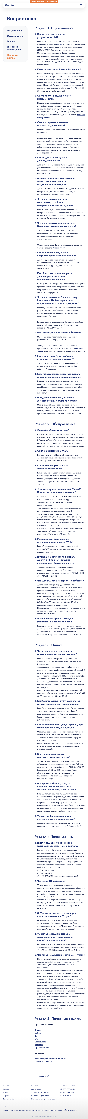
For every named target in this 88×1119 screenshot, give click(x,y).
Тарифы (5, 1092)
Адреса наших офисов (40, 1092)
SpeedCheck (40, 1041)
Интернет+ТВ (59, 247)
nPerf (37, 1038)
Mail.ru (38, 1033)
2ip (36, 1036)
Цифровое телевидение (14, 48)
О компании (36, 1089)
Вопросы (6, 1095)
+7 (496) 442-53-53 (67, 1095)
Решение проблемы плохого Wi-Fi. (50, 1058)
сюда (59, 44)
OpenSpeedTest (42, 1047)
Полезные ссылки (12, 56)
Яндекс (38, 1030)
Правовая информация (40, 1095)
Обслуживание (15, 36)
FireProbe (39, 1044)
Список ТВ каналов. (44, 1061)
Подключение (14, 30)
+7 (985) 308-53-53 (67, 1089)
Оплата (11, 41)
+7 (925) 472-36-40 (67, 1092)
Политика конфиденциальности (43, 1099)
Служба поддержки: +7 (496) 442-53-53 (44, 1)
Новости (6, 1089)
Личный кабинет (9, 1099)
